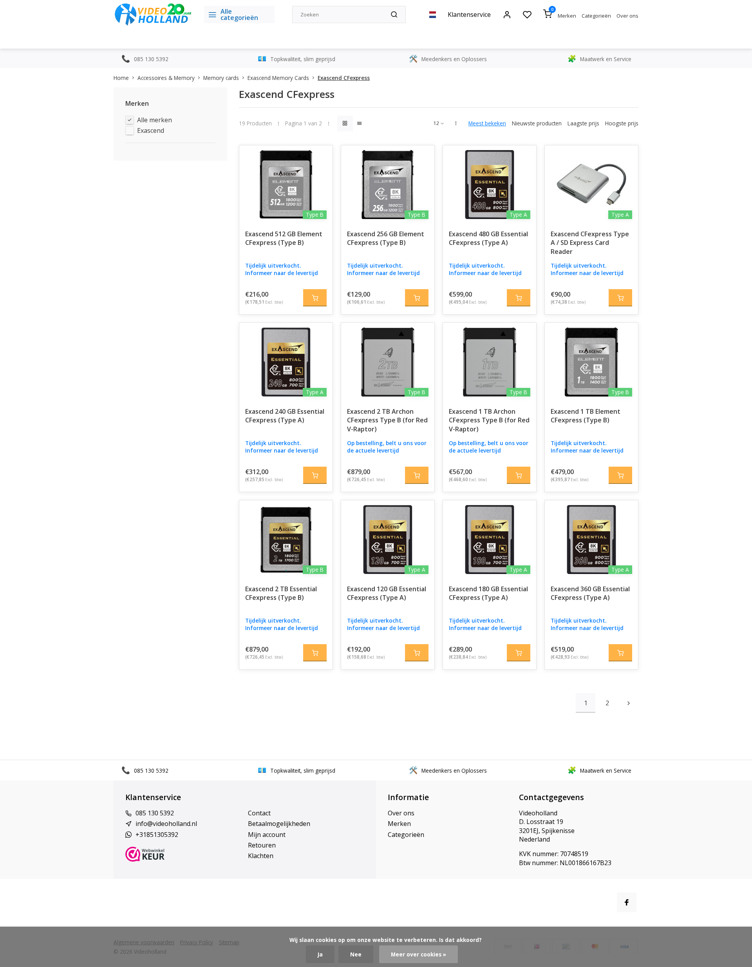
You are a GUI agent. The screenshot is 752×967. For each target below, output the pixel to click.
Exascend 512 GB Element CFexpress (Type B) (283, 238)
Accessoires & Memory (166, 77)
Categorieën (596, 15)
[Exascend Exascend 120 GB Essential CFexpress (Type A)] (387, 539)
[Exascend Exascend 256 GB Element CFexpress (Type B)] (387, 184)
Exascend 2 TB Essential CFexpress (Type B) (281, 593)
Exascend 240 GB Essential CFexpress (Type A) (284, 415)
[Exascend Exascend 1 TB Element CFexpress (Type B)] (591, 362)
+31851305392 (157, 834)
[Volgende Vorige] (628, 703)
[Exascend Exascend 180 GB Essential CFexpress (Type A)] (489, 539)
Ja (320, 954)
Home (121, 77)
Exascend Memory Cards (278, 77)
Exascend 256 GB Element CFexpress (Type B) (385, 238)
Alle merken (154, 120)
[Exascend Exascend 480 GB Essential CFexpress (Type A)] (489, 184)
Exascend (150, 130)
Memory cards (221, 77)
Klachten (260, 855)
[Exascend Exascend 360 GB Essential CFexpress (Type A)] (591, 539)
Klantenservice (469, 14)
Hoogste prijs (621, 123)
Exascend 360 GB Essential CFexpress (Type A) (590, 593)
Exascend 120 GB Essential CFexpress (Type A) (386, 593)
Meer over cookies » (418, 954)
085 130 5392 (155, 813)
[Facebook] (626, 902)
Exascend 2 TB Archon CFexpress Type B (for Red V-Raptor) (387, 420)
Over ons (627, 15)
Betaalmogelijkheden (279, 823)
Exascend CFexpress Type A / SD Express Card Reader (590, 243)
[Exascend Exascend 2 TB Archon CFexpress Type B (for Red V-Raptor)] (387, 362)
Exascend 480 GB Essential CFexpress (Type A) (488, 238)
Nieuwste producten (537, 123)
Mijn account (267, 834)
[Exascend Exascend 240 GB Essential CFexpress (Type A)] (286, 362)
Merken (567, 15)
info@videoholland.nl (166, 823)
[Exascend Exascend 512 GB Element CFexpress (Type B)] (286, 184)
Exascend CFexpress (344, 77)
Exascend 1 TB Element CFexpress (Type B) (585, 415)
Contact (259, 813)
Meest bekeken (487, 123)
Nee (356, 954)
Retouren (262, 845)
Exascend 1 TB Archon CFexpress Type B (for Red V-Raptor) (489, 420)
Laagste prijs (583, 123)
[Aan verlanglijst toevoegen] (321, 157)
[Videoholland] (153, 14)
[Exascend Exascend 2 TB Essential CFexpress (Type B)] (286, 539)
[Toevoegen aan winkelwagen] (315, 297)
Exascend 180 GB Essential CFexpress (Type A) (488, 593)
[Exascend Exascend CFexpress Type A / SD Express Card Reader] (591, 184)
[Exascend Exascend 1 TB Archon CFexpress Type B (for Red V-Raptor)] (489, 362)
